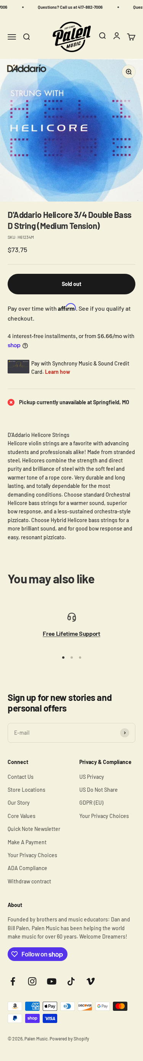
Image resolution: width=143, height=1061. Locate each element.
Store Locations (26, 789)
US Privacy (91, 777)
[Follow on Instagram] (32, 981)
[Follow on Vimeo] (90, 981)
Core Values (21, 816)
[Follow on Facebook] (13, 981)
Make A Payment (27, 842)
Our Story (19, 802)
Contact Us (21, 777)
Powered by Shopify (69, 1038)
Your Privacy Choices (32, 855)
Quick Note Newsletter (34, 829)
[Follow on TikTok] (71, 981)
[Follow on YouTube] (52, 981)
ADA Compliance (27, 868)
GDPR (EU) (91, 802)
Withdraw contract (29, 881)
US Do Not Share (98, 789)
